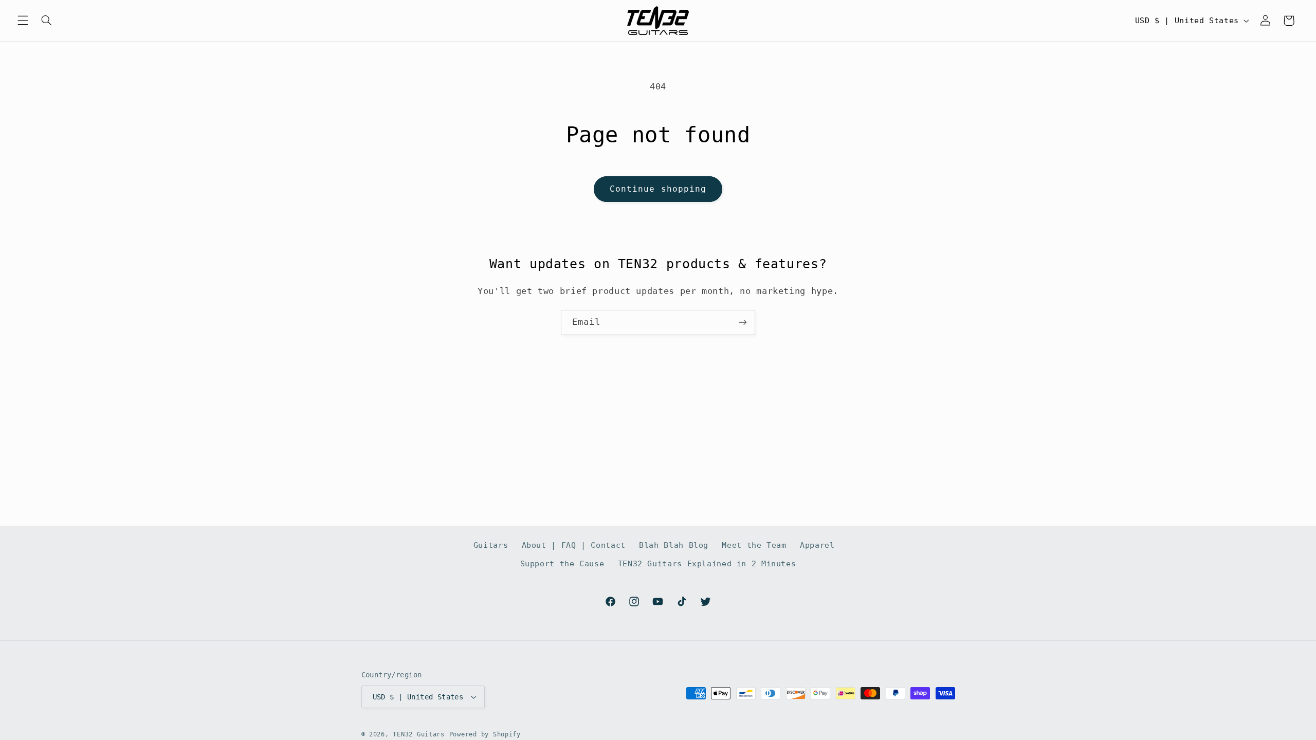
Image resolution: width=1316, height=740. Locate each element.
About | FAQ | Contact (574, 545)
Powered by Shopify (485, 734)
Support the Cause (562, 563)
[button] (22, 20)
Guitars (490, 545)
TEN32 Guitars (419, 734)
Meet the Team (754, 545)
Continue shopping (658, 189)
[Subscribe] (743, 322)
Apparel (817, 545)
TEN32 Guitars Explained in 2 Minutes (707, 563)
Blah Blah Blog (673, 545)
